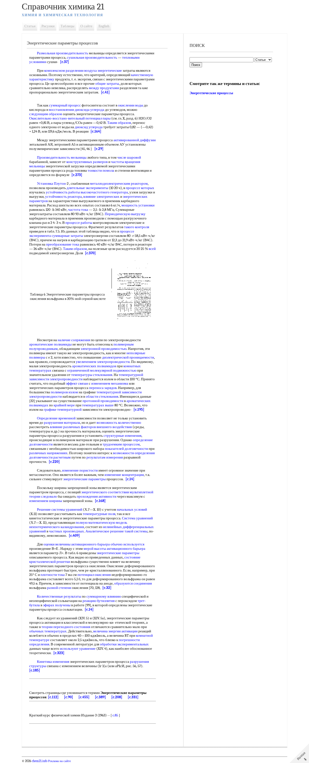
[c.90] (68, 697)
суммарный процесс (65, 105)
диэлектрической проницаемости (128, 357)
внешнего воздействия (114, 427)
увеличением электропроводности (103, 362)
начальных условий (132, 509)
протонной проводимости (103, 401)
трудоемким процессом (121, 444)
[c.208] (116, 697)
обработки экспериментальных (124, 644)
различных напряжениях (48, 453)
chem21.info (39, 761)
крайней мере (64, 405)
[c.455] (84, 697)
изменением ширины (45, 501)
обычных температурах (48, 631)
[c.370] (90, 253)
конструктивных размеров (87, 162)
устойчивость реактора (63, 196)
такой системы (136, 531)
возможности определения (134, 453)
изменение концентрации (124, 475)
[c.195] (138, 409)
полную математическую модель (101, 522)
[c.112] (53, 697)
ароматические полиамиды (50, 344)
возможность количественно (119, 422)
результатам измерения (104, 457)
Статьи (29, 26)
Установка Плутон (51, 183)
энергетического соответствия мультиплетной (117, 492)
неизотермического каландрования (56, 527)
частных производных (66, 531)
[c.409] (74, 535)
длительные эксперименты (87, 188)
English (103, 26)
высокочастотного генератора (104, 192)
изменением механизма (109, 383)
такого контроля (136, 227)
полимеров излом (64, 392)
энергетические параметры (84, 479)
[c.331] (133, 697)
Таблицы (67, 26)
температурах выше (98, 405)
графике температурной (63, 409)
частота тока (78, 209)
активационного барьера (90, 544)
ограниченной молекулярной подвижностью (101, 370)
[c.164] (96, 131)
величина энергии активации (115, 631)
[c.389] (100, 697)
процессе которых (140, 188)
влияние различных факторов (73, 427)
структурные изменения (122, 435)
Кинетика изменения (53, 661)
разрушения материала (62, 422)
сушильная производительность (92, 57)
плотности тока (53, 574)
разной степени (59, 588)
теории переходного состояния (66, 627)
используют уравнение (78, 648)
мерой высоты (95, 548)
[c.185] (34, 670)
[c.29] (99, 149)
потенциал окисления (94, 574)
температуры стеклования (91, 375)
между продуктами (104, 88)
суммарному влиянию (103, 596)
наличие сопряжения (74, 340)
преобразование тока (62, 244)
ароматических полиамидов (94, 366)
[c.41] (105, 92)
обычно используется (127, 544)
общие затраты (107, 83)
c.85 (115, 715)
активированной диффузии (134, 140)
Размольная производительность (62, 53)
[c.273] (76, 175)
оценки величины (56, 544)
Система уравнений (137, 518)
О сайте (86, 26)
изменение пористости (80, 470)
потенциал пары (98, 118)
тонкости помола (101, 170)
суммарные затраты (67, 235)
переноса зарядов (103, 388)
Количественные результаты (59, 596)
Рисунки (48, 26)
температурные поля (99, 514)
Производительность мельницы (61, 157)
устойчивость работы (63, 192)
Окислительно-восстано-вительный (57, 118)
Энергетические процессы (211, 93)
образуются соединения (133, 583)
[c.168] (100, 501)
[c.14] (130, 479)
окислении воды (130, 105)
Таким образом (119, 122)
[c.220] (54, 461)
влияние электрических (101, 196)
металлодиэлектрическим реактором (119, 183)
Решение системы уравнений (59, 509)
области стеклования (102, 396)
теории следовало (43, 496)
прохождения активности (96, 496)
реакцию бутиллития (99, 601)
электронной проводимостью (103, 348)
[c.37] (64, 62)
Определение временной (56, 418)
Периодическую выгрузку (125, 214)
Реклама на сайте (59, 761)
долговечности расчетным (50, 457)
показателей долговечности (126, 448)
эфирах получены (56, 605)
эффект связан (77, 383)
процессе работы (78, 222)
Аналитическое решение (104, 531)
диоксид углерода (89, 127)
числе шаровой (129, 157)
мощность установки (137, 205)
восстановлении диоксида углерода (76, 109)
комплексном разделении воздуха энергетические (83, 70)
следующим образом (45, 114)
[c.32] (107, 588)
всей (152, 249)
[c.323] (58, 653)
